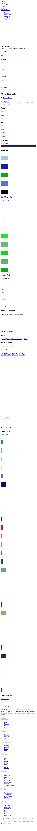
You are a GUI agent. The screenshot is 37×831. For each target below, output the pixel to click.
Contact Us (7, 808)
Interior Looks (8, 779)
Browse (6, 13)
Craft (5, 758)
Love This (4, 87)
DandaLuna (7, 98)
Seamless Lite (8, 793)
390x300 (3, 355)
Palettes (6, 724)
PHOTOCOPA (8, 796)
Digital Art (7, 760)
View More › (5, 434)
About (3, 801)
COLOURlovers (5, 10)
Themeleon (7, 794)
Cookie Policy (8, 815)
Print (5, 764)
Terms (6, 812)
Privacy (6, 810)
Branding (7, 775)
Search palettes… (6, 5)
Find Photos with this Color (18, 48)
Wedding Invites (9, 785)
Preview (17, 353)
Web (5, 766)
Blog (5, 750)
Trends (6, 18)
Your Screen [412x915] (7, 353)
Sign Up (3, 3)
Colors (6, 722)
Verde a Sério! (6, 275)
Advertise (7, 805)
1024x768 (15, 355)
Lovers (6, 749)
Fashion (6, 761)
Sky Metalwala (6, 197)
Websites (6, 783)
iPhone (22, 353)
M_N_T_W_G (7, 200)
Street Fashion (8, 782)
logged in (10, 314)
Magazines (7, 780)
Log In (3, 1)
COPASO (7, 798)
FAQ (5, 813)
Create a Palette (5, 48)
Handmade (7, 777)
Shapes (6, 727)
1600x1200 (22, 355)
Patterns (6, 725)
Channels (7, 16)
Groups (6, 747)
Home (6, 763)
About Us (7, 807)
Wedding (6, 768)
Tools (5, 19)
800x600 (8, 355)
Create (2, 8)
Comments (3, 76)
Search (3, 6)
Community (7, 14)
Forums (6, 745)
